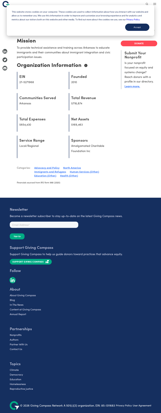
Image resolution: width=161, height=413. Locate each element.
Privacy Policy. (133, 19)
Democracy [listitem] (16, 374)
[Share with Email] (5, 68)
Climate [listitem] (14, 369)
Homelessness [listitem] (18, 384)
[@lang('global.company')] (6, 4)
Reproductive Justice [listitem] (21, 388)
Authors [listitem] (14, 339)
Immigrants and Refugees (50, 171)
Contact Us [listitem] (16, 349)
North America (72, 167)
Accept (137, 27)
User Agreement (142, 405)
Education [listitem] (15, 379)
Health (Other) (69, 175)
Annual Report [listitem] (18, 314)
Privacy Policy (124, 405)
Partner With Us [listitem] (19, 344)
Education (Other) (45, 175)
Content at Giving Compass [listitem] (25, 309)
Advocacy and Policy (47, 167)
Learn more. (132, 86)
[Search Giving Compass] (147, 4)
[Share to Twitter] (5, 59)
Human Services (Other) (84, 171)
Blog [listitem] (12, 300)
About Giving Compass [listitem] (23, 295)
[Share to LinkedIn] (5, 51)
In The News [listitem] (16, 304)
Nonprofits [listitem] (16, 335)
